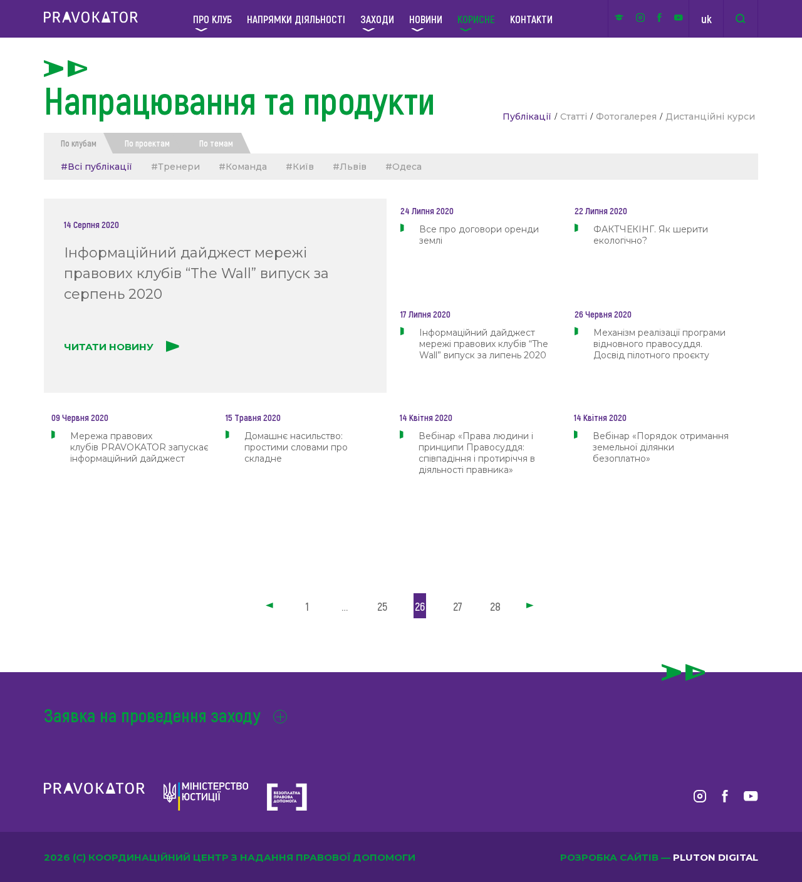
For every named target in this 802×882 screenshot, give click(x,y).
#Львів (350, 166)
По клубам (78, 143)
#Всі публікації (96, 166)
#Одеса (403, 166)
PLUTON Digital (715, 857)
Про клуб (212, 19)
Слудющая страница (531, 606)
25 (382, 606)
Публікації (527, 116)
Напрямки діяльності (296, 19)
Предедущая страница (271, 606)
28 (495, 606)
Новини (425, 19)
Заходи (377, 19)
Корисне (476, 19)
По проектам (147, 143)
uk (706, 19)
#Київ (300, 166)
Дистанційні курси (710, 116)
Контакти (531, 19)
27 (457, 606)
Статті (573, 116)
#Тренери (175, 166)
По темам (216, 143)
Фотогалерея (626, 116)
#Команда (243, 166)
